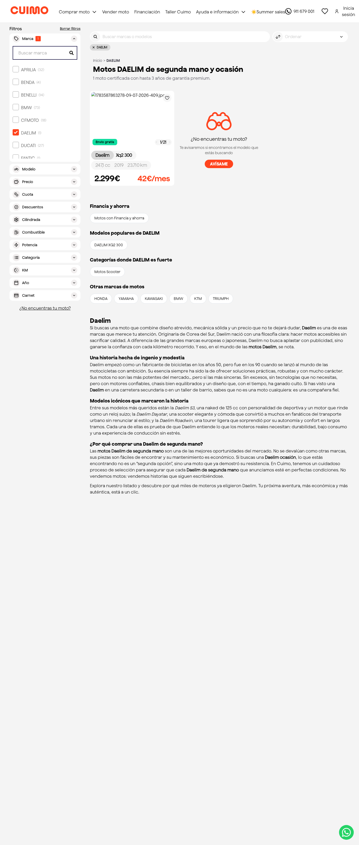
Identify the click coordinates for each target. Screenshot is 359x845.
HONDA (100, 298)
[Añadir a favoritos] (167, 98)
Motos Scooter (107, 272)
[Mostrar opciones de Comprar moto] (94, 11)
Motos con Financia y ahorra (119, 218)
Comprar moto (74, 11)
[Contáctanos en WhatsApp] (346, 832)
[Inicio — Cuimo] (29, 11)
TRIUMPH (221, 298)
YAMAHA (126, 298)
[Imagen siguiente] (170, 142)
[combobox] (310, 36)
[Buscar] (95, 37)
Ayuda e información (217, 11)
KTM (198, 298)
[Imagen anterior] (156, 142)
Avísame (219, 164)
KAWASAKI (154, 298)
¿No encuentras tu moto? (45, 308)
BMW (178, 298)
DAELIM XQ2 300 (108, 245)
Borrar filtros (70, 29)
